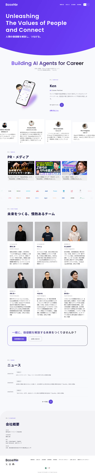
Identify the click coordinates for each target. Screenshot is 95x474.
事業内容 (62, 4)
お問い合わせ (73, 459)
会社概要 (73, 4)
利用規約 (55, 459)
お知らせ (68, 4)
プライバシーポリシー (63, 459)
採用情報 (79, 4)
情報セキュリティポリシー (83, 459)
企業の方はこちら (54, 110)
